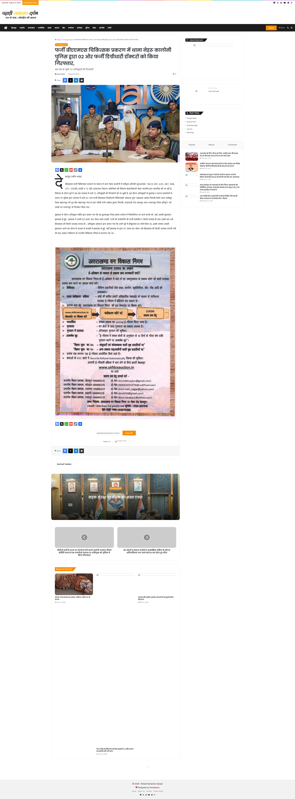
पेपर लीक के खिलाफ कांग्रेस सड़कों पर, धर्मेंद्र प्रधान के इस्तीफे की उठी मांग (114, 750)
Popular (192, 145)
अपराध (57, 28)
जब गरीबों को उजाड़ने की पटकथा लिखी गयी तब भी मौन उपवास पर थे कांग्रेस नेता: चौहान (218, 197)
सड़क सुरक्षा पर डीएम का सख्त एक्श (115, 497)
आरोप (49, 28)
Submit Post (191, 122)
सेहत (94, 28)
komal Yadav (61, 74)
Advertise (190, 132)
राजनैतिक (41, 28)
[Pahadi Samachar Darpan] (21, 14)
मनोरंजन (71, 28)
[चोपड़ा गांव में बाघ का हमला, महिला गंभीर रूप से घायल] (74, 584)
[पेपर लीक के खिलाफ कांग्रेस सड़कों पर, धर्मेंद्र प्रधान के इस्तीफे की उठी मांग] (115, 660)
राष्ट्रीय (22, 28)
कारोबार (79, 28)
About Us (141, 791)
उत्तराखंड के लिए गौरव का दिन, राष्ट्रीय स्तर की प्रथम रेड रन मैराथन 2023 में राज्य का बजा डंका (219, 154)
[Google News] (121, 441)
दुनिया (87, 28)
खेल (63, 28)
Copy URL (129, 433)
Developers (154, 787)
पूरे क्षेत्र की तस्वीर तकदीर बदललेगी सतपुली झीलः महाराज (156, 598)
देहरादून (13, 28)
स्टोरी (109, 28)
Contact (149, 791)
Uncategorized (67, 40)
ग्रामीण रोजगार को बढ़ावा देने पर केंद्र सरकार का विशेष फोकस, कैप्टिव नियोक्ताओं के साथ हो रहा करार (220, 164)
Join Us (189, 129)
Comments (232, 145)
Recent (211, 145)
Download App (212, 88)
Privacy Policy (158, 791)
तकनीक (101, 28)
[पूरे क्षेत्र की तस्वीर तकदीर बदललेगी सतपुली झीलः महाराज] (157, 584)
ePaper (271, 28)
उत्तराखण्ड (31, 28)
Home (58, 40)
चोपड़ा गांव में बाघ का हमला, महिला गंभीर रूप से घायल (72, 598)
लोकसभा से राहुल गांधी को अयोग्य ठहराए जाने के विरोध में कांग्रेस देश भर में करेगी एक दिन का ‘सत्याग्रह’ (220, 175)
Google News (192, 118)
